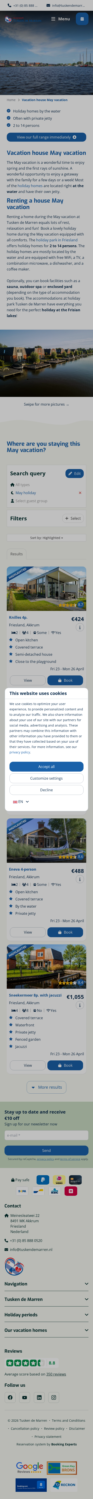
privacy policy (19, 752)
